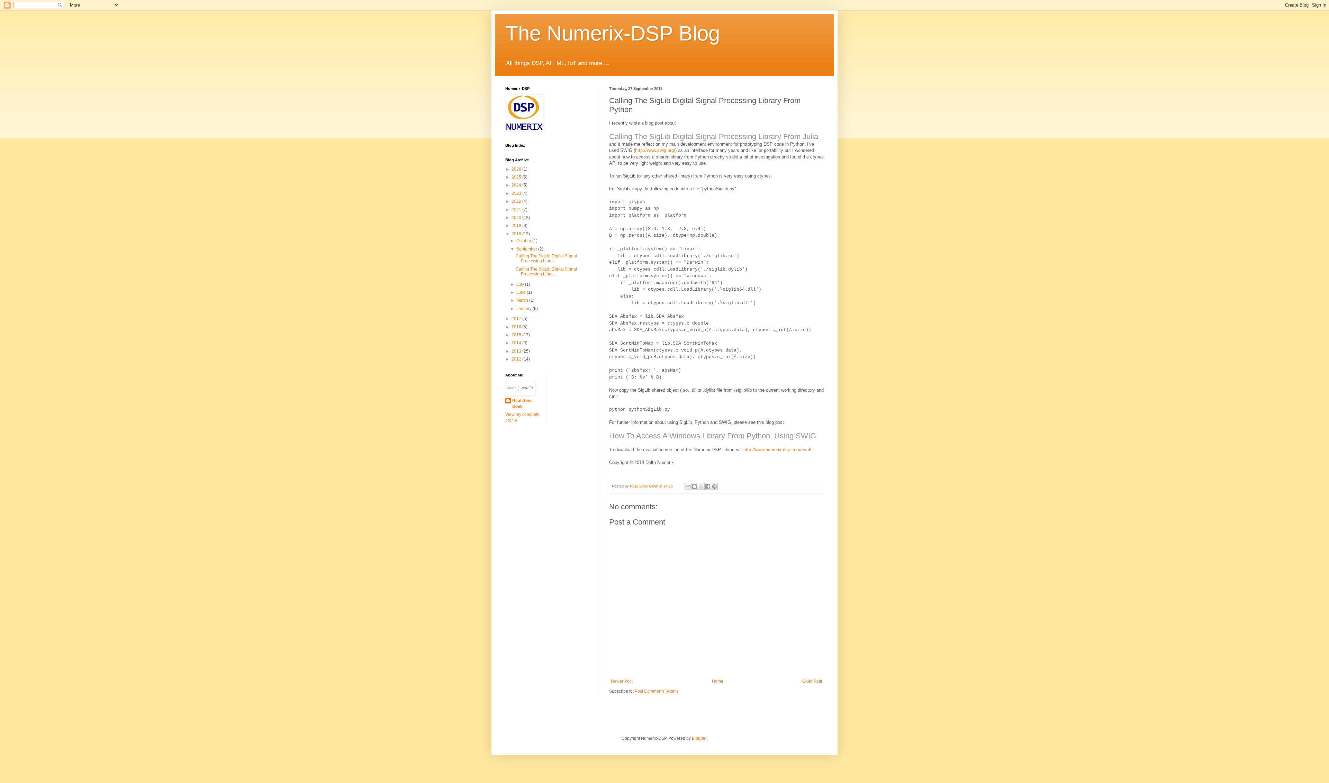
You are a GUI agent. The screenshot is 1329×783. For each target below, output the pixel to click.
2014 (517, 342)
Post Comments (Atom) (656, 691)
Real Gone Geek (522, 403)
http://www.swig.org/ (655, 150)
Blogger (699, 738)
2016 (517, 327)
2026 (517, 169)
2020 (517, 217)
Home (717, 681)
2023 (517, 193)
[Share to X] (701, 486)
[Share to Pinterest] (714, 486)
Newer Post (622, 681)
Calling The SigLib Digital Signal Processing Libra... (546, 258)
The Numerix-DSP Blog (612, 33)
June (521, 292)
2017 (517, 318)
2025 (517, 177)
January (524, 308)
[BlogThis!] (694, 486)
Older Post (812, 681)
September (527, 249)
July (520, 284)
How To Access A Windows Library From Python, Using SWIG (712, 435)
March (522, 300)
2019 (517, 225)
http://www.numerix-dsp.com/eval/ (777, 449)
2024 (517, 185)
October (524, 240)
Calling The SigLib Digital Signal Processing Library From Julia (713, 136)
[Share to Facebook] (707, 486)
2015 (517, 335)
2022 (517, 201)
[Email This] (688, 486)
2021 (517, 209)
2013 (517, 351)
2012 (517, 359)
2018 (517, 233)
